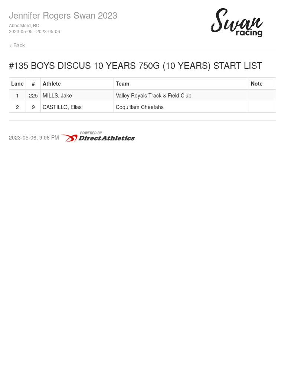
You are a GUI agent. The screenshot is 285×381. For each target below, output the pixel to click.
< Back (17, 45)
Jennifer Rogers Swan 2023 (63, 14)
